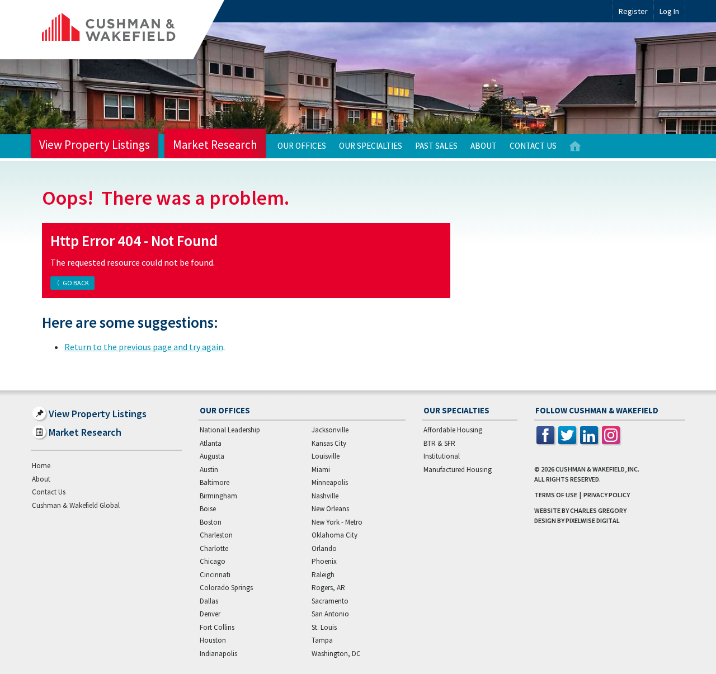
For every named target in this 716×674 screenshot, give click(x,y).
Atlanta (211, 443)
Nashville (325, 496)
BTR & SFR (439, 443)
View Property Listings (94, 144)
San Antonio (330, 614)
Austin (209, 469)
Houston (213, 640)
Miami (321, 469)
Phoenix (324, 561)
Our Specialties (370, 145)
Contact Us (533, 145)
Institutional (441, 456)
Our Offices (301, 145)
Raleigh (323, 574)
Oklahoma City (334, 535)
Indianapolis (218, 653)
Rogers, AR (328, 587)
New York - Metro (337, 522)
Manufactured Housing (457, 469)
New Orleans (330, 508)
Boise (208, 508)
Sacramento (330, 601)
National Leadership (230, 430)
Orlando (324, 548)
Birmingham (218, 496)
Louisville (326, 456)
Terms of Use (555, 495)
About (483, 145)
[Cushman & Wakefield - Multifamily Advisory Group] (127, 29)
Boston (211, 522)
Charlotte (214, 548)
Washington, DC (336, 653)
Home (575, 146)
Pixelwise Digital (593, 520)
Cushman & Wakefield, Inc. (597, 469)
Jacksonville (330, 430)
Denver (210, 614)
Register (633, 11)
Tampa (322, 640)
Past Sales (436, 145)
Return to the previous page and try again (143, 346)
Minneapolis (330, 482)
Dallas (209, 601)
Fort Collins (217, 627)
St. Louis (324, 627)
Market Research (215, 144)
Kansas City (329, 443)
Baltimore (214, 482)
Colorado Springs (226, 587)
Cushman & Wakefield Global (76, 505)
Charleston (216, 535)
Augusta (212, 456)
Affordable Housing (452, 430)
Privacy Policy (606, 495)
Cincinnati (215, 574)
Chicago (212, 561)
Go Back (76, 283)
